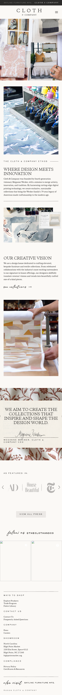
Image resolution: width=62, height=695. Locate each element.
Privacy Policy (10, 666)
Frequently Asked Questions (16, 619)
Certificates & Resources (14, 669)
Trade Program (10, 603)
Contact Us (9, 617)
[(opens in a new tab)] (15, 561)
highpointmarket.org (13, 655)
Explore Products (11, 601)
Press (6, 630)
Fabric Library (10, 606)
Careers (7, 633)
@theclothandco (40, 533)
